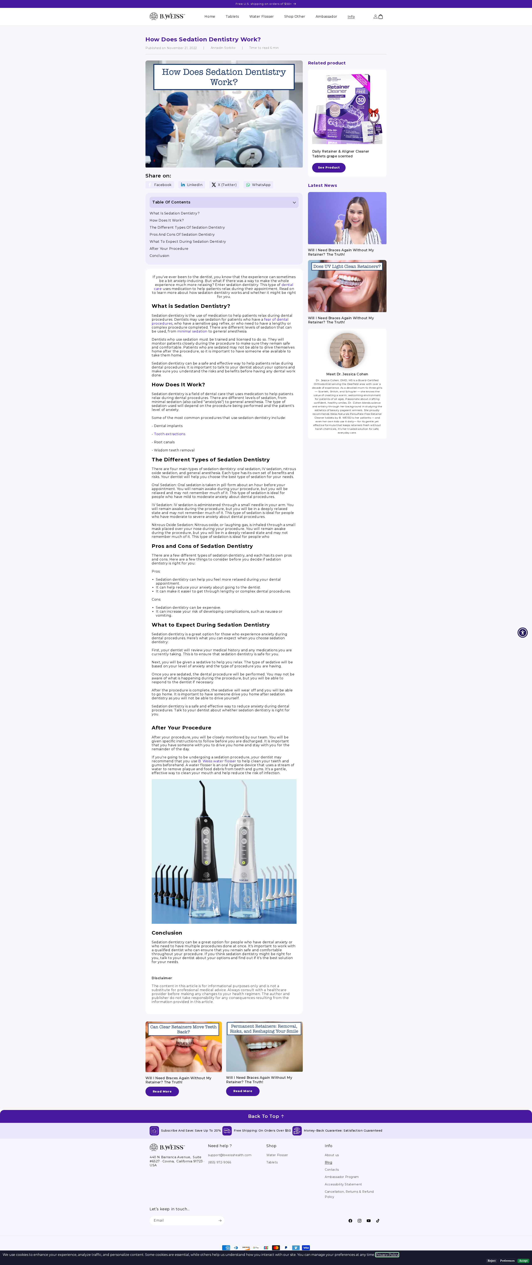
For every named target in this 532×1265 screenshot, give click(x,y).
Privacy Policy (387, 1255)
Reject (492, 1260)
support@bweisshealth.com (229, 1155)
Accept (523, 1260)
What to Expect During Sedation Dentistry (188, 242)
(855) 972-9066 (219, 1162)
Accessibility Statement (343, 1184)
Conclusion (159, 256)
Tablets (272, 1162)
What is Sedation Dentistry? (175, 213)
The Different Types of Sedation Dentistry (187, 227)
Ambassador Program (342, 1177)
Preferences (507, 1260)
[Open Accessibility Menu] (522, 632)
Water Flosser (277, 1155)
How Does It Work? (167, 220)
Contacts (332, 1169)
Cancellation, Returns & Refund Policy (349, 1194)
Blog (328, 1162)
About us (332, 1155)
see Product (329, 167)
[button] (351, 17)
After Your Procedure (169, 249)
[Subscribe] (219, 1220)
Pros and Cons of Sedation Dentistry (182, 234)
